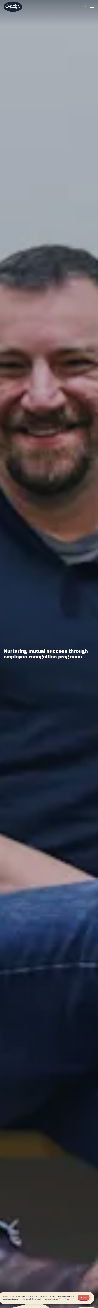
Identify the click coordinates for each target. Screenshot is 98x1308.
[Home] (13, 7)
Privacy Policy (64, 1299)
